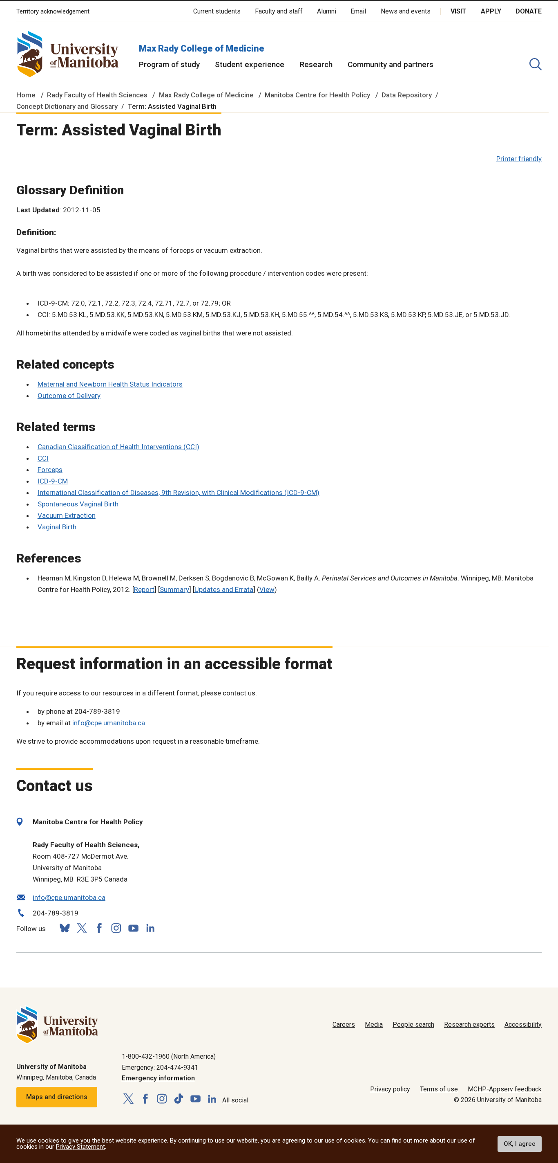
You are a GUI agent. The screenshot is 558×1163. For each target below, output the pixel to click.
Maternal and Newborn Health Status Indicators (110, 384)
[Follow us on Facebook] (99, 928)
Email (358, 11)
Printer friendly (519, 159)
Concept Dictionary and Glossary (67, 106)
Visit (458, 11)
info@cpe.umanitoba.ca (108, 723)
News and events (406, 11)
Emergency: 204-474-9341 (160, 1067)
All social (235, 1100)
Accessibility (523, 1024)
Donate (529, 11)
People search (413, 1024)
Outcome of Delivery (69, 395)
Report (144, 589)
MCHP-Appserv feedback (505, 1089)
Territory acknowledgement (52, 12)
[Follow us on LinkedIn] (150, 927)
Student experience (249, 64)
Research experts (469, 1024)
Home (26, 95)
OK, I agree (520, 1143)
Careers (344, 1024)
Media (374, 1024)
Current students (217, 11)
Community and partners (390, 64)
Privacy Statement (80, 1146)
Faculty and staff (279, 11)
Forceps (50, 470)
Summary (174, 589)
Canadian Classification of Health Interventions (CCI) (118, 447)
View (267, 589)
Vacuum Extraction (67, 515)
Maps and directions (56, 1097)
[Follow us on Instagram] (116, 928)
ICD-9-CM (53, 481)
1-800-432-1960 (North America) (169, 1056)
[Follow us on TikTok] (178, 1099)
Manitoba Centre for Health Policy (317, 95)
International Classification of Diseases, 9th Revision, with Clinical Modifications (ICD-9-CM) (178, 492)
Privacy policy (390, 1089)
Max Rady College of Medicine (201, 48)
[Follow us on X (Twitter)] (82, 928)
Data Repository (407, 95)
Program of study (169, 64)
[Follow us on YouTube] (133, 927)
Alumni (326, 11)
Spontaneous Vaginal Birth (78, 504)
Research (316, 64)
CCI (43, 458)
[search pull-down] (535, 64)
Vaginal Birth (57, 527)
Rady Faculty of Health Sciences (97, 95)
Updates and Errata (223, 589)
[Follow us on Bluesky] (64, 928)
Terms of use (439, 1089)
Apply (491, 11)
